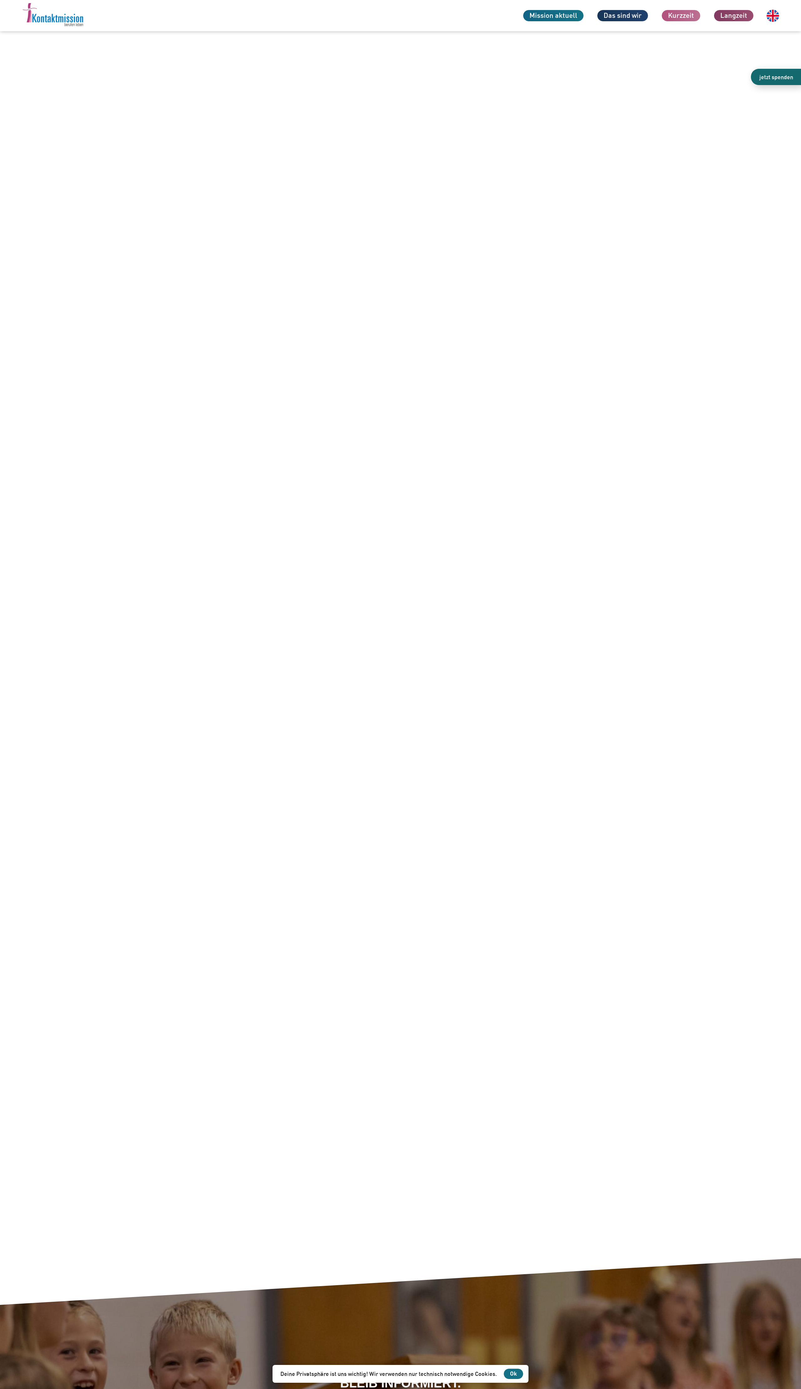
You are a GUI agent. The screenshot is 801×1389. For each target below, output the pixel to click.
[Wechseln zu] (773, 16)
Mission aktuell (553, 15)
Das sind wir (623, 15)
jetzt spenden (776, 76)
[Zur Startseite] (64, 15)
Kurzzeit (681, 15)
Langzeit (733, 15)
